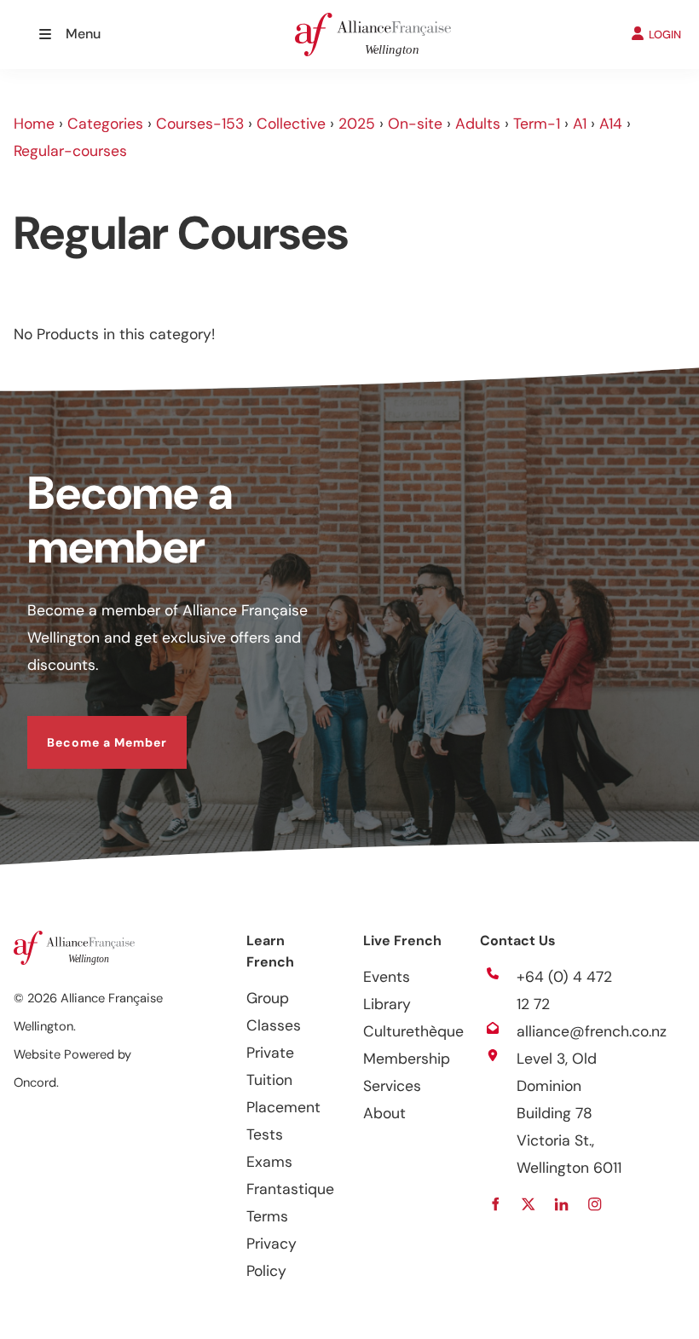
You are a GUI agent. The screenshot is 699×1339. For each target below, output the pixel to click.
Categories (105, 123)
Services (392, 1085)
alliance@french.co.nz (592, 1031)
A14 (610, 123)
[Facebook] (495, 1204)
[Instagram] (595, 1204)
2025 (356, 123)
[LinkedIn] (562, 1204)
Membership (406, 1058)
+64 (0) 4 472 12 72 (564, 990)
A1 (579, 123)
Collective (291, 123)
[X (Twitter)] (529, 1204)
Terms (267, 1216)
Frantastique (290, 1189)
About (384, 1113)
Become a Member (87, 729)
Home (34, 123)
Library (387, 1004)
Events (386, 976)
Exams (269, 1161)
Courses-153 (200, 123)
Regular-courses (70, 150)
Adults (477, 123)
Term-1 (536, 123)
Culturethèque (413, 1031)
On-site (415, 123)
